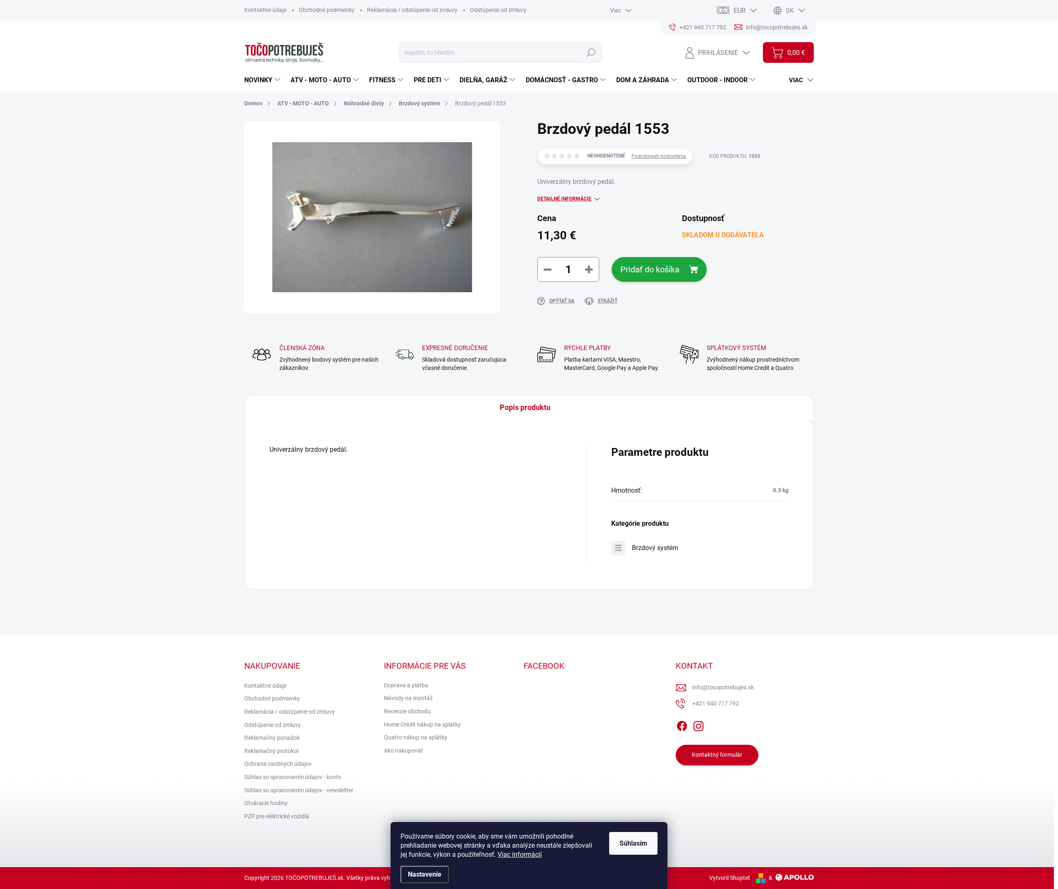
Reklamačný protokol (271, 751)
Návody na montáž (408, 698)
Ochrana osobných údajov (278, 763)
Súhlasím (633, 843)
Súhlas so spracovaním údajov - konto (292, 777)
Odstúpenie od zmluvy (498, 10)
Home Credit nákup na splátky (422, 724)
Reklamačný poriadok (272, 737)
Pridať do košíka (649, 269)
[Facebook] (682, 724)
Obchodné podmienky (327, 10)
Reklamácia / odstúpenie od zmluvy (412, 10)
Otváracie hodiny (266, 803)
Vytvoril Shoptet (729, 878)
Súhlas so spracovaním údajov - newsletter (298, 790)
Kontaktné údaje (265, 10)
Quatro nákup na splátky (415, 737)
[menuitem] (263, 80)
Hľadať (591, 52)
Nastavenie (424, 874)
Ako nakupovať (403, 750)
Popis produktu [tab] (525, 407)
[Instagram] (698, 724)
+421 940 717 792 (715, 703)
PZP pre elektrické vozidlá (276, 816)
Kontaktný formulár (717, 754)
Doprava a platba (406, 685)
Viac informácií (520, 854)
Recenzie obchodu (407, 711)
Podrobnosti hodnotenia (658, 156)
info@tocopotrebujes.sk (723, 687)
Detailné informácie (564, 199)
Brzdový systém (655, 548)
